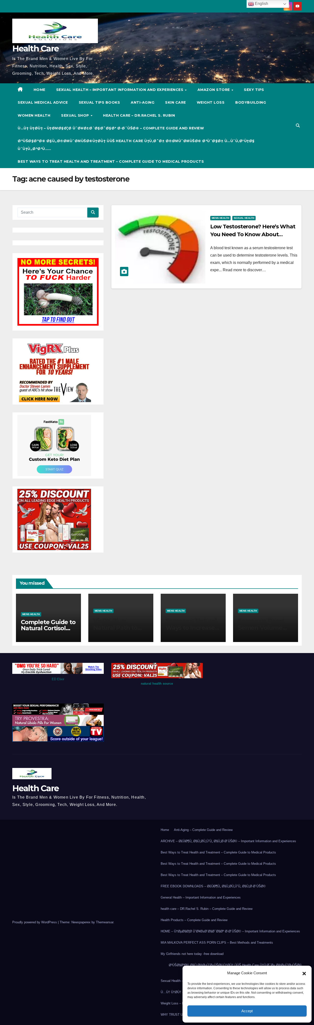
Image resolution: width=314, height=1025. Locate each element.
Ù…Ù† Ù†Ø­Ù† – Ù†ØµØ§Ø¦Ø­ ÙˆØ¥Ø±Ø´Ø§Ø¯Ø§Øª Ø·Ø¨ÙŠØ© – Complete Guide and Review (111, 128)
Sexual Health (244, 218)
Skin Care (175, 102)
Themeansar (104, 922)
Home (165, 830)
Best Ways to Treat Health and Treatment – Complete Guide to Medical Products (111, 161)
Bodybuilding (250, 102)
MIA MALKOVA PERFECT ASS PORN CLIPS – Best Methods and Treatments (217, 942)
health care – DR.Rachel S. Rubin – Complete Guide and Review (206, 909)
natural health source (157, 683)
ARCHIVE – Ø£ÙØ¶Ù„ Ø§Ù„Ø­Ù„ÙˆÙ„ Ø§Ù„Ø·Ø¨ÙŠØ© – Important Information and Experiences (228, 841)
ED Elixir (58, 679)
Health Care (35, 48)
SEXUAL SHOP (75, 115)
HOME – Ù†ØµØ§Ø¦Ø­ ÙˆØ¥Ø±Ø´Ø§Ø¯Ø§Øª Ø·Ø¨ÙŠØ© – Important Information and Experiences (230, 931)
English (261, 3)
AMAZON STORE (214, 89)
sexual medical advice (43, 102)
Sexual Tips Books (99, 102)
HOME (39, 89)
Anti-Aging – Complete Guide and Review (203, 830)
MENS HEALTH (220, 218)
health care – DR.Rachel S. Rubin (139, 115)
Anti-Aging (142, 102)
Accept (247, 1011)
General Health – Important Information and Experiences (201, 897)
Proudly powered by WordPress (35, 922)
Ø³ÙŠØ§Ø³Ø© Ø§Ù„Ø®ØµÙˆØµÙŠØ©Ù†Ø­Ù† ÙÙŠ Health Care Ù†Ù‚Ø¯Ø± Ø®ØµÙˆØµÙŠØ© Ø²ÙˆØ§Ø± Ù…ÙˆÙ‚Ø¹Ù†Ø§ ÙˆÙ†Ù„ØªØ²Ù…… (136, 145)
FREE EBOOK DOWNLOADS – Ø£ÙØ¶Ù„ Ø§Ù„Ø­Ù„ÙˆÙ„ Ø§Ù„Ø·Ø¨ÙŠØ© (213, 886)
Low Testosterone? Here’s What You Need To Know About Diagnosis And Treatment (252, 234)
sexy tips (254, 89)
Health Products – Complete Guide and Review (194, 920)
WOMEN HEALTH (34, 115)
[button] (304, 973)
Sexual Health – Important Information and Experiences (120, 89)
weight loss (211, 102)
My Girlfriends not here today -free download (192, 954)
